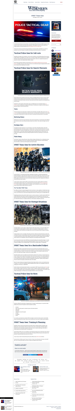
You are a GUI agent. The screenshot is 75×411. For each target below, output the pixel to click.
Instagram (59, 406)
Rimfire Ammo (59, 407)
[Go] (60, 44)
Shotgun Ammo (58, 408)
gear (28, 359)
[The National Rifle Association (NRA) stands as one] (54, 55)
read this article (38, 336)
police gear (26, 360)
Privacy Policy (52, 406)
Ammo (52, 407)
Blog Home (25, 2)
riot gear (37, 360)
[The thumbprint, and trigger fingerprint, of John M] (58, 64)
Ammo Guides (37, 2)
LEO (39, 359)
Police (22, 360)
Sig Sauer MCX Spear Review (20, 390)
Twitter (30, 354)
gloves (30, 359)
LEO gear (42, 359)
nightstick (18, 360)
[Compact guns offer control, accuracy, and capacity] (54, 60)
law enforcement (35, 359)
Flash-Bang (24, 359)
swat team (43, 360)
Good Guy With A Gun (43, 366)
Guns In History (31, 2)
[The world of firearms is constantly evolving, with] (58, 69)
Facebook (25, 354)
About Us (48, 406)
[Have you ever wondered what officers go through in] (54, 69)
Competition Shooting (44, 2)
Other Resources (52, 2)
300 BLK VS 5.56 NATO (19, 388)
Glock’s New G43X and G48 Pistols (38, 394)
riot (34, 360)
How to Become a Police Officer (25, 367)
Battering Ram (19, 359)
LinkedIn (35, 354)
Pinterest (40, 354)
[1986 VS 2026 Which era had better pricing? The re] (58, 55)
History (41, 17)
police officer (30, 360)
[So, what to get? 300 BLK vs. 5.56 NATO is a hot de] (58, 60)
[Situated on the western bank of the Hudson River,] (54, 64)
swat (40, 360)
